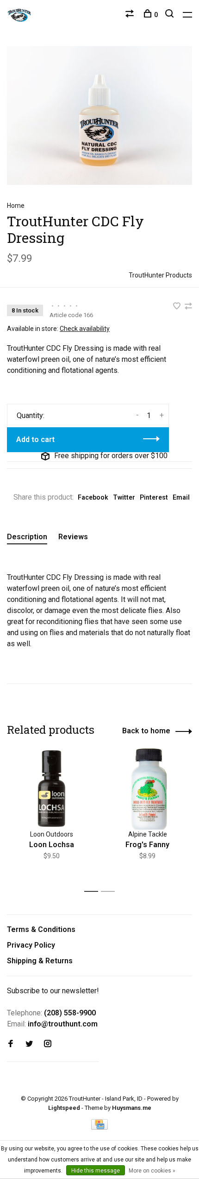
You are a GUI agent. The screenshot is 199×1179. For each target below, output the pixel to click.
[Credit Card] (99, 1127)
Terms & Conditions (41, 929)
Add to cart (35, 439)
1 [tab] (94, 891)
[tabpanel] (52, 816)
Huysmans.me (131, 1107)
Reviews (73, 536)
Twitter (124, 497)
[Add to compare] (188, 306)
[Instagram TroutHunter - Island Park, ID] (47, 1044)
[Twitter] (29, 1044)
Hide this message (95, 1170)
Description (27, 536)
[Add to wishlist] (177, 306)
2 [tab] (110, 891)
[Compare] (130, 14)
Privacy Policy (31, 945)
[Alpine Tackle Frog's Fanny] (147, 789)
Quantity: (30, 415)
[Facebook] (10, 1044)
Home (16, 205)
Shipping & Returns (40, 960)
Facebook (93, 497)
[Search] (170, 14)
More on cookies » (152, 1170)
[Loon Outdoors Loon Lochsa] (52, 789)
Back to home (146, 730)
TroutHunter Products (160, 275)
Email (181, 497)
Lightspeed (64, 1107)
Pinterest (154, 497)
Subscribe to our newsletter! (53, 990)
